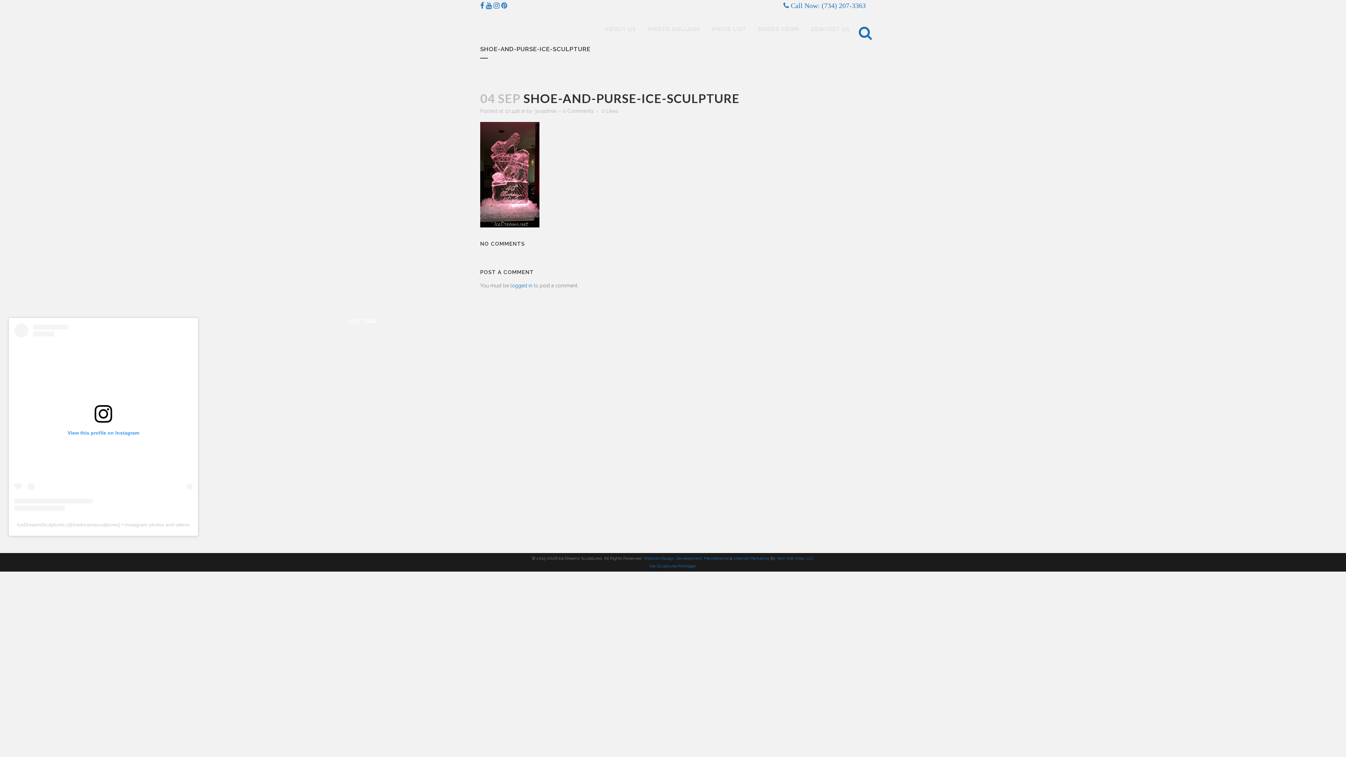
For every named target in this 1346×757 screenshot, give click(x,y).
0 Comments (578, 111)
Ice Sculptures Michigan (673, 566)
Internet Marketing (751, 558)
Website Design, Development (673, 558)
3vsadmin (545, 111)
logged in (521, 285)
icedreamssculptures (96, 524)
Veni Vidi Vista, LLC (795, 558)
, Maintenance (715, 558)
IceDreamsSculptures (41, 524)
